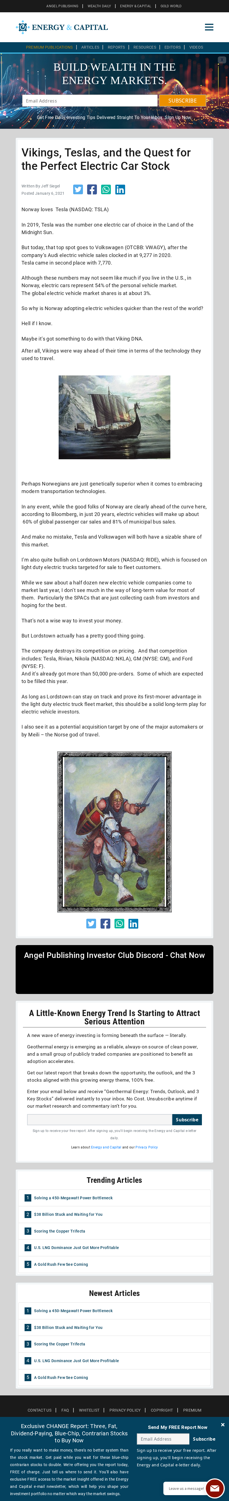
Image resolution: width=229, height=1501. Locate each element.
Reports (116, 47)
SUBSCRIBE (182, 100)
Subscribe (187, 1120)
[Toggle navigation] (209, 27)
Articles (90, 47)
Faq (65, 1410)
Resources (144, 47)
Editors (172, 47)
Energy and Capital (106, 1147)
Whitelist (89, 1410)
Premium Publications (49, 47)
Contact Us (39, 1410)
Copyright (162, 1410)
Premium (192, 1410)
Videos (196, 47)
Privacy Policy (146, 1147)
